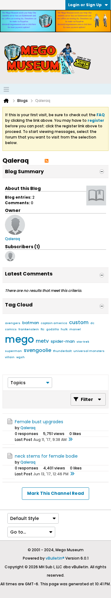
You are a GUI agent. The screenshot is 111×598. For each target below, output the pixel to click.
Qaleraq (27, 427)
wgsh (20, 357)
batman (30, 323)
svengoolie (37, 350)
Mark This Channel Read (55, 493)
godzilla (52, 329)
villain (9, 357)
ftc (42, 329)
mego (19, 339)
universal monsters (89, 351)
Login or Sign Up (85, 4)
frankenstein (28, 329)
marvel (75, 329)
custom (78, 322)
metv (42, 341)
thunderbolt (62, 351)
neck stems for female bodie (46, 456)
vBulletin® (55, 558)
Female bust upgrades (39, 422)
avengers (12, 323)
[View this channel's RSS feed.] (46, 160)
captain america (54, 323)
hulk (64, 329)
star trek (82, 342)
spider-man (63, 341)
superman (13, 351)
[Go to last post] (70, 439)
